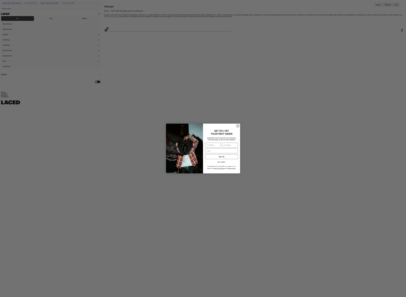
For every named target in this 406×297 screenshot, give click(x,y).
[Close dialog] (237, 125)
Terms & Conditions (219, 168)
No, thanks (221, 162)
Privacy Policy (232, 168)
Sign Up (221, 157)
